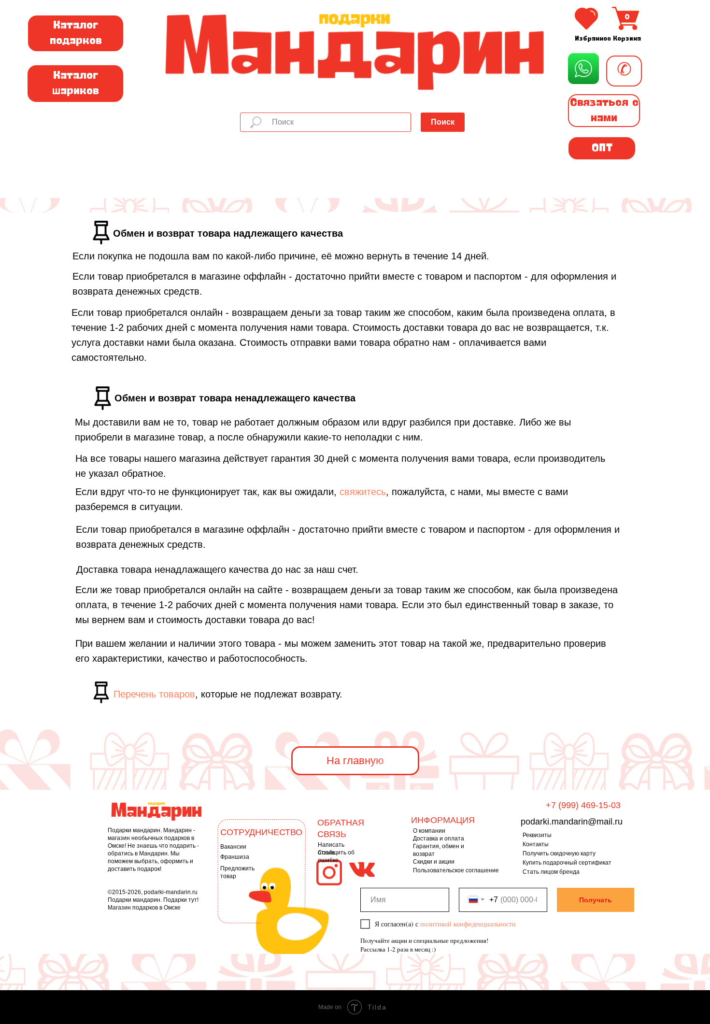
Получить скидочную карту (559, 853)
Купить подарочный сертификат (567, 862)
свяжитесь (363, 491)
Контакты (536, 844)
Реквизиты (537, 835)
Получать (595, 900)
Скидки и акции (433, 861)
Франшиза (234, 856)
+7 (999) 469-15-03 (583, 805)
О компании (429, 830)
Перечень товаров (154, 694)
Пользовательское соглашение (456, 870)
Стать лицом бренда (551, 871)
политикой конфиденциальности (468, 923)
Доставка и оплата (438, 838)
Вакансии (233, 846)
